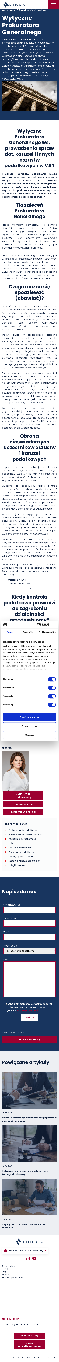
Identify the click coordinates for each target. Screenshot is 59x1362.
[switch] (49, 688)
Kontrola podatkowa (20, 847)
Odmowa (29, 735)
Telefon (7, 932)
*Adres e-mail (10, 918)
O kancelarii (8, 1266)
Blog (4, 1271)
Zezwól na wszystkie (29, 717)
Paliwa (12, 843)
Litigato (5, 10)
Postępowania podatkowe (23, 830)
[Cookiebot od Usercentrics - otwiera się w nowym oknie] (37, 624)
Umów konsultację (29, 1039)
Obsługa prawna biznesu (22, 856)
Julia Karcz (23, 794)
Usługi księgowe (17, 865)
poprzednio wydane (39, 278)
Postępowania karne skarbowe (25, 834)
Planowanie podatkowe (21, 852)
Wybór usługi (10, 945)
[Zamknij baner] (55, 625)
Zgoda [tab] (10, 632)
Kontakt (6, 1274)
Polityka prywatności (13, 1277)
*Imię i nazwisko (11, 904)
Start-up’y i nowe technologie (25, 860)
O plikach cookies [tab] (47, 632)
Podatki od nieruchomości (22, 839)
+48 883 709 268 (23, 804)
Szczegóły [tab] (28, 632)
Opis (5, 959)
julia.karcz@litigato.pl (23, 811)
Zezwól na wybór (29, 726)
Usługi (12, 10)
